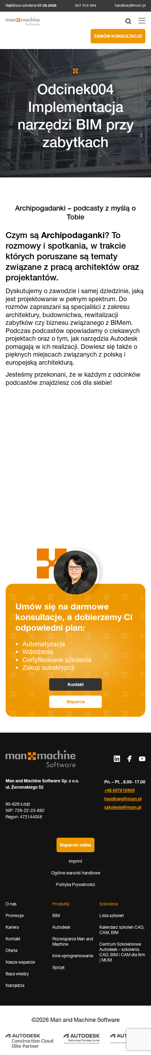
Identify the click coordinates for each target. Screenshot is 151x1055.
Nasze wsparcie (20, 962)
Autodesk (61, 927)
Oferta (11, 950)
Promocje (15, 915)
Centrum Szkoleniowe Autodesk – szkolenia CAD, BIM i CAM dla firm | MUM (122, 952)
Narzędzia (15, 985)
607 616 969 (85, 5)
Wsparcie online (75, 845)
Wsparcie (75, 701)
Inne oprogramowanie (72, 955)
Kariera (12, 927)
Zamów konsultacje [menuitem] (118, 36)
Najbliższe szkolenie (31, 6)
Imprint (75, 861)
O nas (11, 904)
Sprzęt (58, 967)
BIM (56, 915)
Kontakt (76, 684)
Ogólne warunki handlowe (75, 872)
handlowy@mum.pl (130, 5)
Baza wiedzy (17, 973)
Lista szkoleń (111, 915)
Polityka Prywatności (75, 884)
